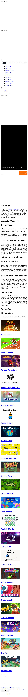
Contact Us (8, 689)
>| (5, 685)
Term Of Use (14, 689)
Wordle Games (8, 74)
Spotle (8, 693)
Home (6, 91)
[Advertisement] (14, 16)
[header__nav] (1, 60)
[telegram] (8, 691)
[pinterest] (5, 691)
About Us (3, 687)
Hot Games (8, 66)
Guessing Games (9, 70)
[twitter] (2, 691)
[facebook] (1, 691)
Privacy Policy (20, 689)
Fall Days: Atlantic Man (13, 209)
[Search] (1, 88)
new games (8, 68)
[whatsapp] (7, 691)
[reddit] (3, 691)
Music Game (8, 72)
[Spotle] (14, 64)
